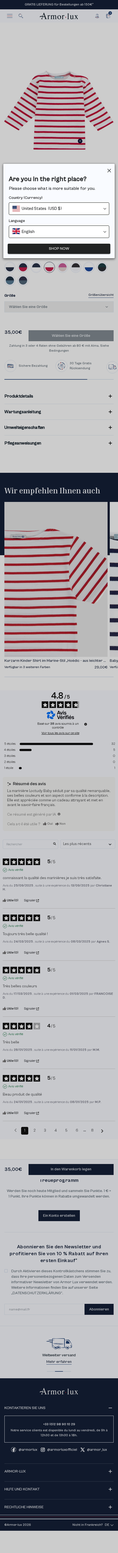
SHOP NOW (59, 248)
